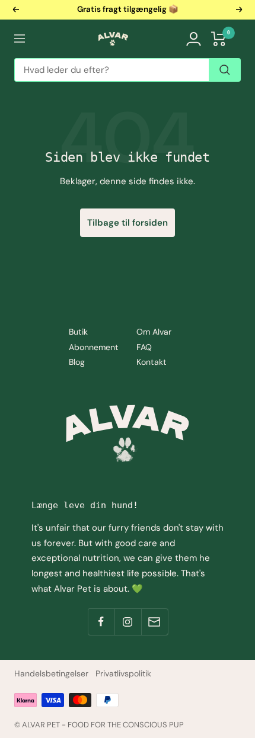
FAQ (144, 347)
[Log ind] (193, 38)
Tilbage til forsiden (127, 223)
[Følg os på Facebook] (101, 621)
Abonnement (94, 347)
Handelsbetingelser (51, 673)
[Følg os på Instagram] (127, 621)
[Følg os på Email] (154, 621)
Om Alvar (153, 331)
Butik (78, 331)
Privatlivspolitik (123, 673)
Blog (77, 362)
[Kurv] (219, 38)
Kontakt (151, 362)
